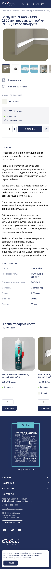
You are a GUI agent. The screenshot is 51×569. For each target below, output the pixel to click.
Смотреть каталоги (25, 469)
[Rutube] (20, 530)
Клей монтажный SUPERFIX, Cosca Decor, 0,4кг (15, 375)
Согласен (10, 563)
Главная (5, 11)
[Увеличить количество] (14, 129)
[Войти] (27, 4)
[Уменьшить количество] (4, 129)
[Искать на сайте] (32, 4)
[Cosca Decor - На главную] (8, 4)
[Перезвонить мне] (23, 4)
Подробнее (26, 558)
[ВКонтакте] (12, 530)
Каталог (15, 11)
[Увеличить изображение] (25, 45)
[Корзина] (42, 4)
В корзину (30, 129)
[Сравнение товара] (46, 129)
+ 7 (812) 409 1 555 (10, 505)
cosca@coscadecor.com (12, 509)
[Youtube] (5, 530)
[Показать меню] (47, 4)
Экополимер (26, 11)
